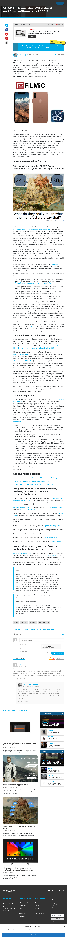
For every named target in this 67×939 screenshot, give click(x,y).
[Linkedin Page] (59, 891)
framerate (33, 622)
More (52, 3)
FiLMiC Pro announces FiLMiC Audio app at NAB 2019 (34, 484)
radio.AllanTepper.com (28, 509)
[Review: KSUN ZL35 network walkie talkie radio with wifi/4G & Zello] (44, 738)
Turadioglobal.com (48, 534)
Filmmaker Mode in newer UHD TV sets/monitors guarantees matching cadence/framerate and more (17, 870)
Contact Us (22, 916)
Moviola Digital (39, 913)
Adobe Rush (56, 264)
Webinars (22, 913)
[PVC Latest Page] (62, 751)
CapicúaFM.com (55, 542)
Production (15, 3)
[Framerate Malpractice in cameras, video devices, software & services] (20, 727)
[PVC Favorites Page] (62, 713)
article (30, 326)
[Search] (65, 3)
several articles (51, 555)
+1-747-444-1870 (9, 903)
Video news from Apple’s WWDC (16, 785)
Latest (4, 3)
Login (62, 634)
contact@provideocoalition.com (9, 909)
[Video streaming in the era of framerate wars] (20, 810)
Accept (33, 935)
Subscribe (60, 3)
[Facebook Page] (49, 891)
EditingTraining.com (20, 354)
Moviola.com (39, 911)
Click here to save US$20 (22, 553)
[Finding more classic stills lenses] (44, 744)
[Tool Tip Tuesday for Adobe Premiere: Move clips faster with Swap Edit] (44, 769)
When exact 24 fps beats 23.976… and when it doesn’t (34, 481)
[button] (64, 926)
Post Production (25, 3)
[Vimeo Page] (63, 891)
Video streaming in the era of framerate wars (19, 827)
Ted (20, 664)
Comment (60, 55)
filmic (16, 622)
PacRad (37, 905)
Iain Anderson (14, 787)
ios (40, 622)
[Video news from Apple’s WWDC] (20, 768)
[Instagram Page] (56, 891)
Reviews (41, 3)
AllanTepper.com (56, 507)
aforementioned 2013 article (23, 361)
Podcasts (35, 3)
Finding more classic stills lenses (54, 746)
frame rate (24, 622)
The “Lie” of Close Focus (54, 777)
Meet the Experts (24, 911)
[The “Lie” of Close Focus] (44, 776)
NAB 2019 (46, 622)
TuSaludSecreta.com (49, 538)
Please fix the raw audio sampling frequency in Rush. (34, 283)
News (9, 3)
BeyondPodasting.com (51, 526)
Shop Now (32, 37)
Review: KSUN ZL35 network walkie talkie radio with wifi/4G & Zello (55, 740)
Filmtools (38, 903)
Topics (21, 908)
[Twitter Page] (52, 891)
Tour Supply (38, 908)
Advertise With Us (24, 903)
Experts (47, 3)
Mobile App (22, 905)
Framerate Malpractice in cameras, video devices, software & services (19, 744)
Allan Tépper (23, 55)
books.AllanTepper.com (21, 507)
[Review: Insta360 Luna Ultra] (44, 731)
